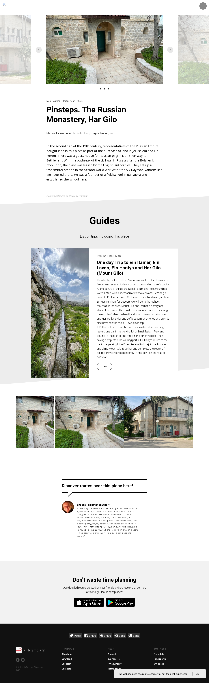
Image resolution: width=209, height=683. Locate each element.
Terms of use (114, 669)
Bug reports (114, 659)
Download (67, 659)
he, (102, 133)
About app (67, 654)
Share (80, 100)
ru (111, 133)
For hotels (158, 654)
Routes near (68, 100)
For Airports (159, 659)
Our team (66, 664)
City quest (158, 664)
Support (112, 654)
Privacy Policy (114, 664)
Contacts (66, 669)
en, (107, 133)
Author (56, 100)
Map (48, 100)
